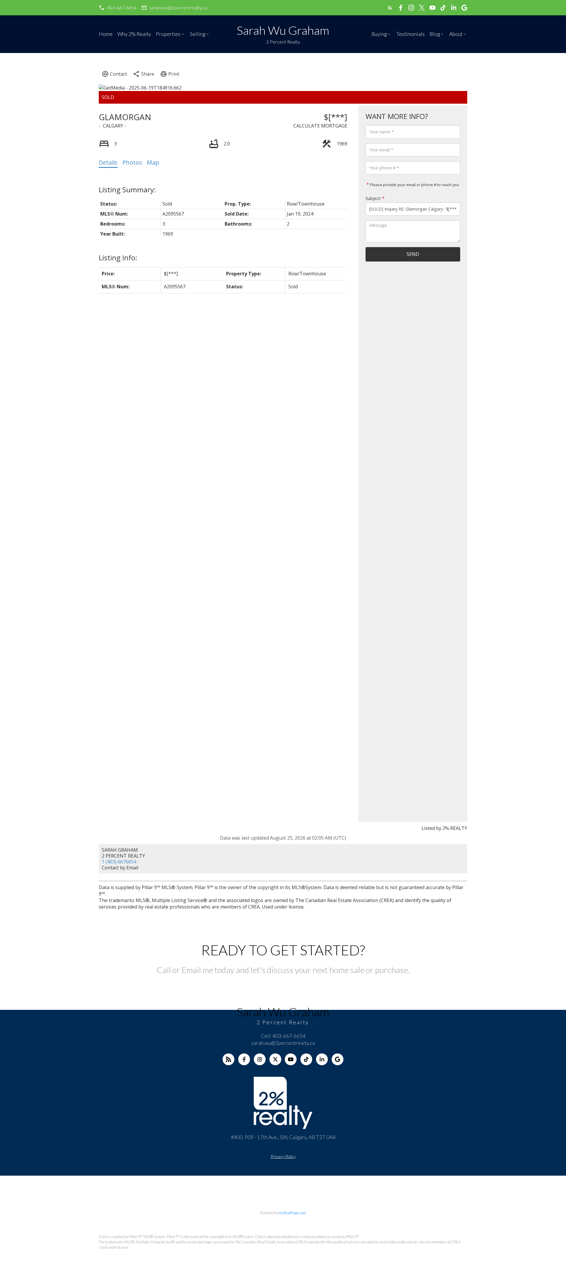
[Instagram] (260, 1059)
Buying (379, 34)
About (456, 34)
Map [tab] (153, 162)
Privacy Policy (283, 1156)
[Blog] (228, 1059)
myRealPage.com (292, 1212)
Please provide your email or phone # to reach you (414, 184)
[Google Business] (337, 1059)
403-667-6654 (121, 7)
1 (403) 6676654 (119, 861)
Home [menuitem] (106, 34)
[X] (275, 1059)
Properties (168, 34)
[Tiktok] (306, 1059)
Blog (435, 34)
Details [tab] (108, 162)
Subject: (373, 198)
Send (413, 254)
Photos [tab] (132, 162)
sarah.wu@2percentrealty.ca (178, 7)
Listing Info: (118, 257)
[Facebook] (244, 1059)
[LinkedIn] (322, 1059)
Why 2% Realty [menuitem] (134, 34)
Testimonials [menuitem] (410, 34)
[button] (117, 8)
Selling (197, 34)
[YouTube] (291, 1059)
